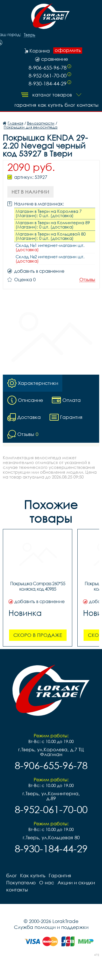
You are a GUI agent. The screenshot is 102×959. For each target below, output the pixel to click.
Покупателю (21, 882)
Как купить (50, 105)
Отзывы (87, 279)
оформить (68, 50)
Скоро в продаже (37, 635)
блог (70, 105)
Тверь (29, 35)
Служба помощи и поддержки (51, 927)
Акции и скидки (76, 882)
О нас (46, 882)
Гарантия (25, 105)
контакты (87, 105)
